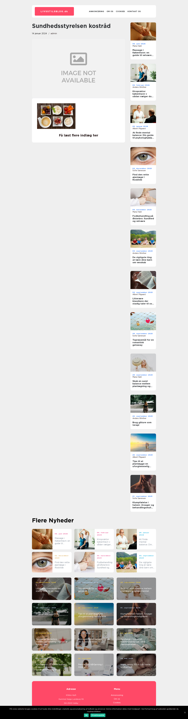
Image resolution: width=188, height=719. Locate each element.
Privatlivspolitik (98, 715)
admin (54, 33)
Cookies (120, 11)
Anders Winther (139, 87)
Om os (110, 11)
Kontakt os (134, 11)
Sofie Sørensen (139, 170)
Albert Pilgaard (139, 128)
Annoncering (96, 11)
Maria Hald (137, 46)
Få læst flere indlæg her (78, 135)
